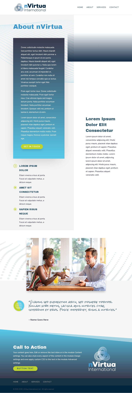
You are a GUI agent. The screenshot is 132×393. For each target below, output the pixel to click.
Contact (114, 7)
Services (101, 7)
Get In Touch (32, 146)
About (89, 7)
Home (80, 7)
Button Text (25, 368)
